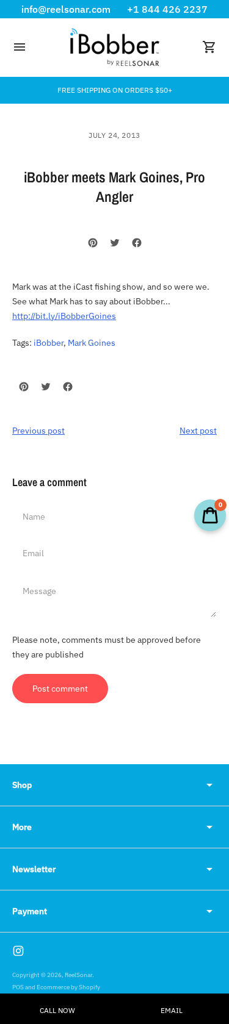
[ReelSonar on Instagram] (18, 951)
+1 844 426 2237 (167, 9)
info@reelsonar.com (66, 9)
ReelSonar (78, 975)
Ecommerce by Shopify (68, 987)
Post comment (60, 688)
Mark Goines (91, 342)
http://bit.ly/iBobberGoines (64, 315)
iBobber (49, 342)
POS (18, 987)
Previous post (38, 430)
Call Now (57, 1010)
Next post (198, 430)
